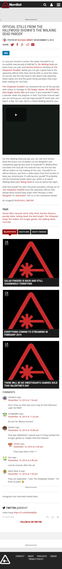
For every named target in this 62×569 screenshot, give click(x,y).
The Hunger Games (35, 89)
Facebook (17, 44)
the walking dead (46, 219)
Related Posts (10, 232)
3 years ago (8, 517)
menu (58, 4)
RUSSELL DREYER (25, 200)
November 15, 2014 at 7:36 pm (23, 474)
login (51, 4)
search (44, 4)
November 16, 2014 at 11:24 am (23, 416)
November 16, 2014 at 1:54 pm (23, 400)
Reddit (27, 44)
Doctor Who (19, 92)
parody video (8, 216)
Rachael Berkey (25, 40)
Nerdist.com (5, 559)
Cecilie (16, 443)
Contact (20, 556)
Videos (53, 556)
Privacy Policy (36, 559)
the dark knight (36, 216)
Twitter (12, 44)
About (31, 556)
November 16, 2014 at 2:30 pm (28, 446)
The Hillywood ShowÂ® (13, 86)
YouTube (6, 222)
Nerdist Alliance (34, 67)
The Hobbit (50, 89)
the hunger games (28, 219)
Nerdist (11, 5)
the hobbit (14, 219)
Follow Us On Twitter (31, 522)
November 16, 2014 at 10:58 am (23, 430)
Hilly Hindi (34, 213)
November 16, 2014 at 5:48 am (22, 460)
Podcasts (42, 556)
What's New (24, 232)
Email (32, 44)
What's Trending (39, 232)
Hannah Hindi (21, 213)
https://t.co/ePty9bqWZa (25, 512)
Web (6, 53)
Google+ (22, 44)
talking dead (22, 216)
